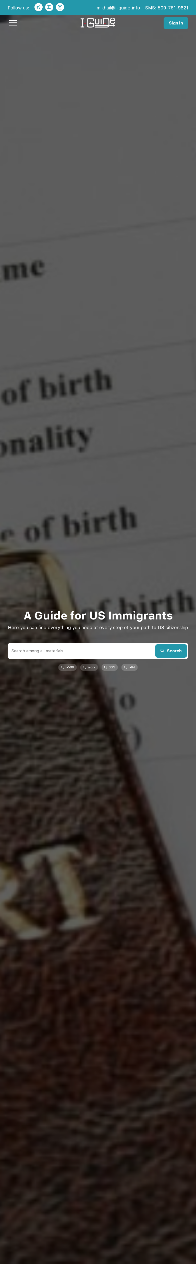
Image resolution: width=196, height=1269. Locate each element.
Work (91, 667)
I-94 (132, 667)
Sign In (176, 23)
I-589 (70, 667)
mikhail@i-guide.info (118, 7)
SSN (112, 667)
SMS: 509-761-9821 (166, 7)
